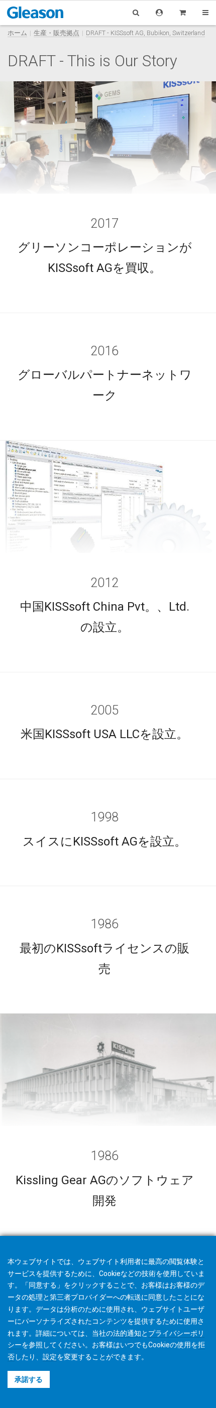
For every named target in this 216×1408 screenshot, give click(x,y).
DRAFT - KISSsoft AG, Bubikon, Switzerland (145, 33)
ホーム (17, 33)
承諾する (29, 1379)
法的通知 (127, 1333)
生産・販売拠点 (56, 33)
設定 (50, 1357)
